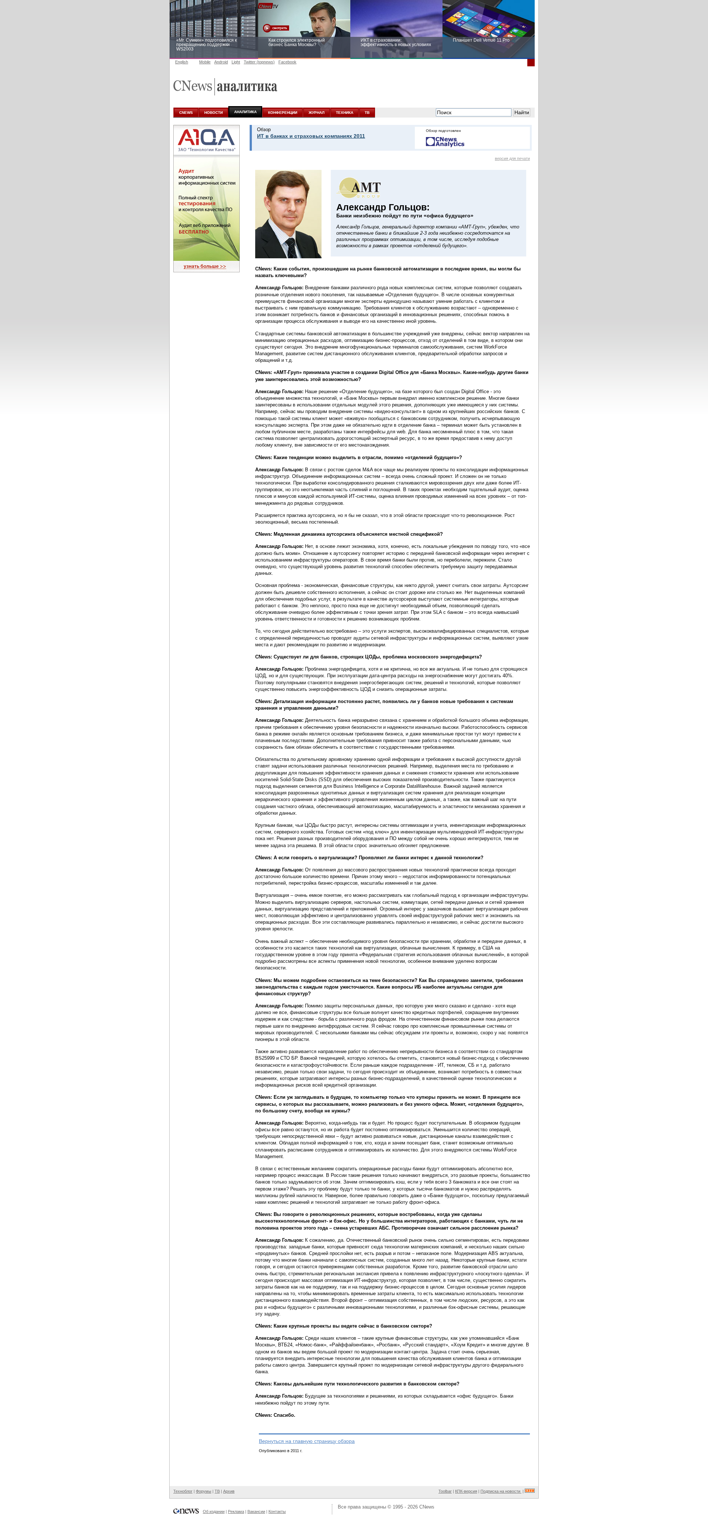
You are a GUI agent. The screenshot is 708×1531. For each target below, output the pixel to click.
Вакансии (256, 1511)
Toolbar (445, 1491)
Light (236, 62)
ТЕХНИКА (344, 113)
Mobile (205, 62)
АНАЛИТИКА (245, 112)
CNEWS (186, 113)
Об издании (214, 1511)
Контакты (277, 1511)
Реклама (236, 1511)
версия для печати (512, 158)
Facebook (287, 62)
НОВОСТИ (213, 113)
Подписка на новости (500, 1491)
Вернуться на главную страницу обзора (307, 1441)
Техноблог (182, 1491)
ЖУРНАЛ (316, 113)
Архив (229, 1491)
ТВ (367, 113)
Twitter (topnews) (259, 62)
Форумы (203, 1491)
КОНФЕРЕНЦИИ (282, 113)
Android (221, 62)
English (181, 62)
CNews (426, 1507)
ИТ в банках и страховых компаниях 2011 (311, 136)
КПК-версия (466, 1491)
